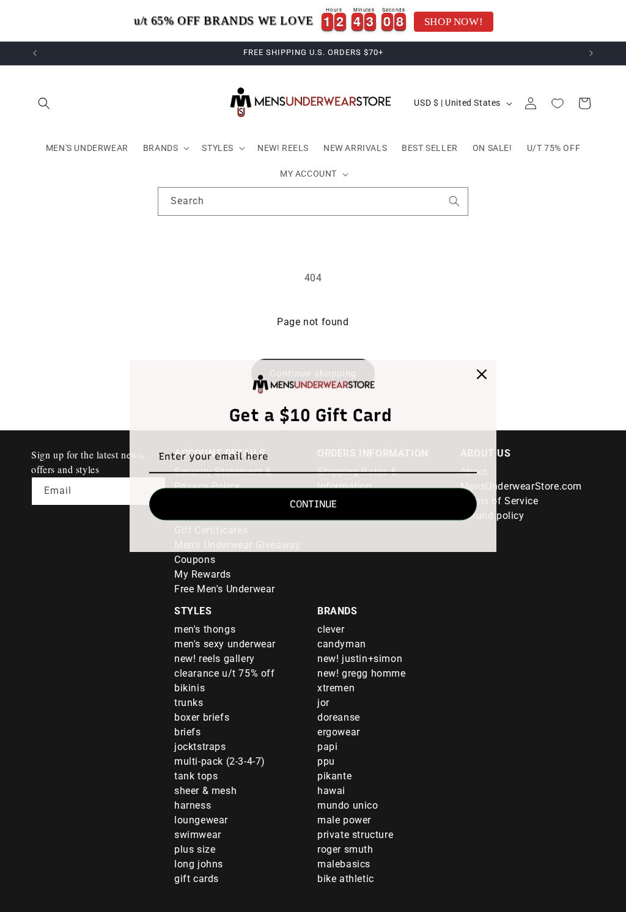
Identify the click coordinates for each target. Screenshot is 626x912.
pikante (334, 776)
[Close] (481, 374)
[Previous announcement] (34, 53)
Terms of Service (499, 501)
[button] (44, 103)
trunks (189, 702)
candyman (341, 644)
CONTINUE (313, 504)
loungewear (201, 820)
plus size (194, 849)
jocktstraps (200, 746)
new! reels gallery (214, 658)
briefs (187, 732)
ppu (326, 761)
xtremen (336, 688)
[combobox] (313, 201)
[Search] (454, 201)
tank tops (196, 776)
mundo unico (347, 805)
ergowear (338, 732)
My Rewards (202, 574)
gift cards (196, 878)
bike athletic (345, 878)
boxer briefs (201, 717)
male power (344, 820)
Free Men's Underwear (224, 589)
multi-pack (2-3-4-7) (219, 761)
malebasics (343, 864)
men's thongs (204, 629)
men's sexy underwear (225, 644)
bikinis (189, 688)
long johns (198, 864)
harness (192, 805)
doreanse (338, 717)
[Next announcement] (591, 53)
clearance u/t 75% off (224, 673)
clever (331, 629)
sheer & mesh (205, 790)
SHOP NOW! (453, 22)
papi (327, 746)
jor (323, 702)
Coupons (194, 559)
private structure (355, 834)
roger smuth (345, 849)
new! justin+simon (359, 658)
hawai (331, 790)
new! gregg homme (361, 673)
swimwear (197, 834)
